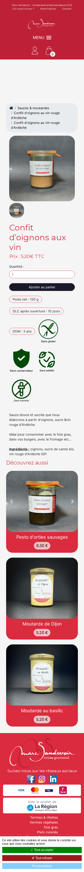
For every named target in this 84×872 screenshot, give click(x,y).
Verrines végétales (44, 822)
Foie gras (51, 827)
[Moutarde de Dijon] (42, 588)
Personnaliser (42, 866)
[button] (11, 501)
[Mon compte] (35, 50)
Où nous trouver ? (23, 8)
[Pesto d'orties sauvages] (42, 501)
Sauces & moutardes (33, 108)
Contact (67, 8)
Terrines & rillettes (44, 817)
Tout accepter (43, 850)
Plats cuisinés (47, 832)
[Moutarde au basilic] (42, 675)
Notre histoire (48, 8)
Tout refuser (43, 858)
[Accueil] (11, 108)
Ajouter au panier (42, 287)
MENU (38, 37)
